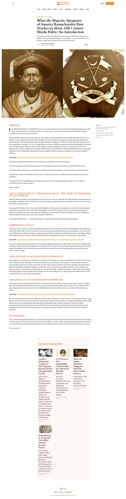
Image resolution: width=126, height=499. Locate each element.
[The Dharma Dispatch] (63, 3)
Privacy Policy (68, 492)
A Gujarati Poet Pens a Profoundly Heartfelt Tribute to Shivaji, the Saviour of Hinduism (45, 157)
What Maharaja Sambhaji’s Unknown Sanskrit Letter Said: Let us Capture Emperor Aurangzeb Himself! (50, 240)
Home (38, 9)
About (87, 9)
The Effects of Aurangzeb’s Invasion (104, 135)
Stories (61, 9)
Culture (55, 9)
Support (82, 9)
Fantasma (73, 495)
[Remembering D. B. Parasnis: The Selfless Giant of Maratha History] (45, 450)
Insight (44, 9)
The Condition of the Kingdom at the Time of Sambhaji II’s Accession (106, 128)
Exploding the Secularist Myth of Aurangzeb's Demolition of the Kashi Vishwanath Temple (46, 294)
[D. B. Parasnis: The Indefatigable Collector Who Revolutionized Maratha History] (63, 374)
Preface (98, 125)
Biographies (68, 9)
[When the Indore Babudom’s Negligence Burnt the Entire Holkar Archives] (81, 369)
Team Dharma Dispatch (47, 43)
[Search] (13, 3)
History (49, 9)
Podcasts (75, 9)
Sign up (56, 492)
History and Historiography (44, 16)
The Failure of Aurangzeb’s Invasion (104, 133)
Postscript (98, 137)
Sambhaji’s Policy (100, 131)
